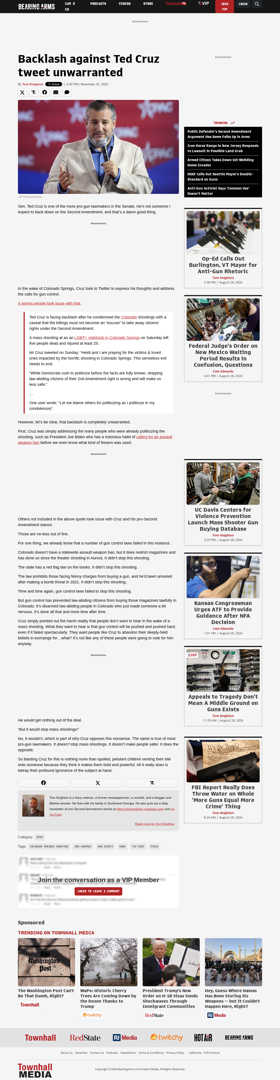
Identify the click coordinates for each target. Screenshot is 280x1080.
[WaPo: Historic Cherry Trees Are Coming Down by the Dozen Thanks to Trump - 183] (108, 962)
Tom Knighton (33, 84)
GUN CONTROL (83, 846)
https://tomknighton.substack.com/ (140, 809)
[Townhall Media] (35, 1070)
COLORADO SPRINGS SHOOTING (49, 846)
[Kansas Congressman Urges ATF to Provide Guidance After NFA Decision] (223, 577)
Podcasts (112, 1053)
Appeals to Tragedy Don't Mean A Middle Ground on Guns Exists (223, 703)
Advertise (81, 1053)
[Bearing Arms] (36, 6)
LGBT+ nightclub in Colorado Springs (107, 338)
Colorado (129, 317)
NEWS (40, 837)
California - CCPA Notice (204, 1053)
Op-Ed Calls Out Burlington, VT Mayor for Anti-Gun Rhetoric (223, 265)
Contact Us (97, 1053)
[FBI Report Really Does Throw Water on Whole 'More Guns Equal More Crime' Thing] (223, 761)
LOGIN (243, 4)
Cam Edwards (223, 371)
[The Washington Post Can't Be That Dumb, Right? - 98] (46, 962)
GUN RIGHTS (105, 846)
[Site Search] (257, 4)
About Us (67, 1053)
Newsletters (128, 1053)
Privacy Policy (175, 1053)
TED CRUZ (138, 846)
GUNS (122, 846)
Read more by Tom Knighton (155, 824)
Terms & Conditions (151, 1053)
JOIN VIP (224, 6)
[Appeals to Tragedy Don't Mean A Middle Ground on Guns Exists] (223, 670)
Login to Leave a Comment (98, 891)
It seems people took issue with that (49, 303)
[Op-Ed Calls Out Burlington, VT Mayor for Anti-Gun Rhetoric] (223, 232)
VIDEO (154, 846)
